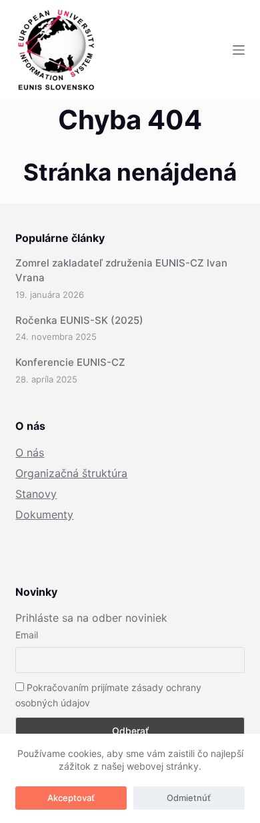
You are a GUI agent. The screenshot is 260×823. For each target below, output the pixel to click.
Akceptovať (71, 797)
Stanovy (36, 493)
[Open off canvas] (239, 50)
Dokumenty (44, 514)
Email (26, 634)
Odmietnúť (189, 797)
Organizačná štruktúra (71, 473)
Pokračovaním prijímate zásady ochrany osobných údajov (108, 695)
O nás (29, 452)
